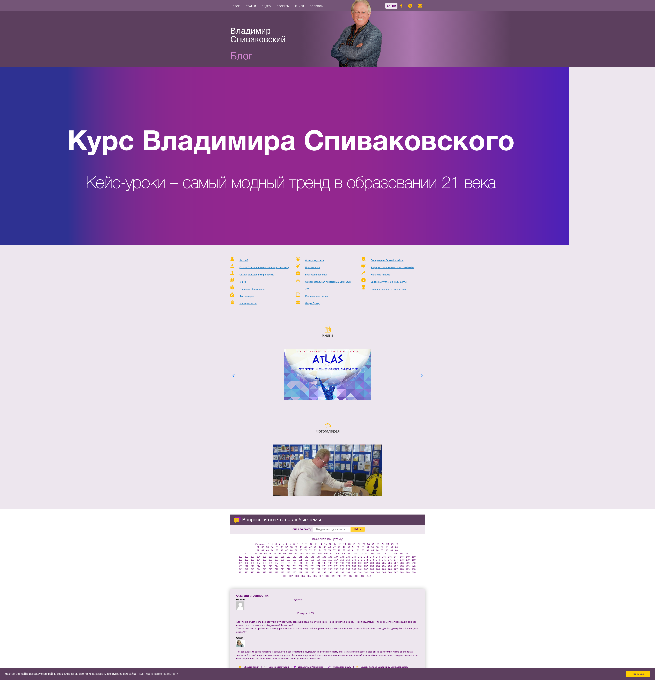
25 (373, 544)
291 (360, 572)
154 (258, 560)
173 (372, 560)
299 (408, 572)
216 (270, 566)
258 (342, 569)
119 (401, 553)
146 (390, 557)
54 (368, 547)
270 (414, 569)
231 (360, 566)
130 (294, 557)
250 (294, 569)
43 (315, 547)
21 (354, 544)
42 (310, 547)
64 (272, 550)
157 (276, 560)
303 (297, 576)
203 (372, 563)
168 (342, 560)
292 (366, 572)
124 (258, 557)
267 (396, 569)
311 (344, 576)
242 (246, 569)
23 (363, 544)
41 (305, 547)
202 (366, 563)
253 (312, 569)
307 (321, 576)
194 (318, 563)
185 (264, 563)
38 (291, 547)
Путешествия (312, 267)
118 (395, 553)
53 (363, 547)
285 (324, 572)
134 (318, 557)
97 (275, 553)
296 (390, 572)
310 (338, 576)
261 (360, 569)
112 (361, 553)
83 (363, 550)
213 (252, 566)
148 (402, 557)
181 (240, 563)
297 (396, 572)
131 (300, 557)
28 (387, 544)
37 (286, 547)
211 (240, 566)
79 (344, 550)
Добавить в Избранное (310, 667)
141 (360, 557)
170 (354, 560)
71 (305, 550)
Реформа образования (252, 289)
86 (377, 550)
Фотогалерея (246, 296)
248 (282, 569)
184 (258, 563)
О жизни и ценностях (252, 595)
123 (252, 557)
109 (343, 553)
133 (312, 557)
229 (348, 566)
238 (402, 566)
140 (354, 557)
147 (396, 557)
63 (267, 550)
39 (296, 547)
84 (368, 550)
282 (306, 572)
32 (262, 547)
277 (276, 572)
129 (288, 557)
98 (280, 553)
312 (350, 576)
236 (390, 566)
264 (378, 569)
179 (408, 560)
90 (396, 550)
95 (265, 553)
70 (301, 550)
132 (306, 557)
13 (316, 544)
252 (306, 569)
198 (342, 563)
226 (330, 566)
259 (348, 569)
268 (402, 569)
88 (387, 550)
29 (392, 544)
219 (288, 566)
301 (285, 576)
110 (349, 553)
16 (330, 544)
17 (335, 544)
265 (384, 569)
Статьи (251, 6)
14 (320, 544)
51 (353, 547)
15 (325, 544)
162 (306, 560)
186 (270, 563)
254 (318, 569)
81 (353, 550)
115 (378, 553)
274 (258, 572)
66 (282, 550)
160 (294, 560)
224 (318, 566)
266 (390, 569)
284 (318, 572)
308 (327, 576)
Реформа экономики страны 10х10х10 (392, 267)
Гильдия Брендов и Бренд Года (388, 289)
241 (240, 569)
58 (387, 547)
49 (344, 547)
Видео (266, 6)
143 (372, 557)
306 (315, 576)
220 (294, 566)
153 (252, 560)
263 (372, 569)
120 (407, 553)
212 (246, 566)
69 (296, 550)
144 (378, 557)
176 (390, 560)
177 (396, 560)
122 (246, 557)
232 (366, 566)
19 (344, 544)
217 (276, 566)
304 (303, 576)
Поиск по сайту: (301, 529)
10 (302, 544)
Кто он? (243, 260)
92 (251, 553)
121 (240, 557)
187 (276, 563)
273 (252, 572)
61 (258, 550)
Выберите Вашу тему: (327, 539)
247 (276, 569)
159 (288, 560)
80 (348, 550)
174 (378, 560)
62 (262, 550)
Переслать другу (342, 667)
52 (358, 547)
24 (368, 544)
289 (348, 572)
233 (372, 566)
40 (301, 547)
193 (312, 563)
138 (342, 557)
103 (308, 553)
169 (348, 560)
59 (391, 547)
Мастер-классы (248, 303)
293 (372, 572)
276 (270, 572)
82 (358, 550)
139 (348, 557)
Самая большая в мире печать (256, 274)
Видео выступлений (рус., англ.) (389, 281)
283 (312, 572)
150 (414, 557)
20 (349, 544)
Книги (299, 6)
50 (348, 547)
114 (372, 553)
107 (331, 553)
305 (309, 576)
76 (329, 550)
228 (342, 566)
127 (276, 557)
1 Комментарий (251, 667)
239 (408, 566)
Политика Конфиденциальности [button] (158, 673)
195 (324, 563)
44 (320, 547)
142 (366, 557)
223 (312, 566)
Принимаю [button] (638, 673)
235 (384, 566)
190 (294, 563)
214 (258, 566)
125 (264, 557)
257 (336, 569)
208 (402, 563)
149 (408, 557)
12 (311, 544)
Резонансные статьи (316, 296)
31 (258, 547)
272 (246, 572)
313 (356, 576)
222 (306, 566)
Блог (236, 6)
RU (394, 5)
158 (282, 560)
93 (256, 553)
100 (290, 553)
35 (277, 547)
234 (378, 566)
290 (354, 572)
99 (284, 553)
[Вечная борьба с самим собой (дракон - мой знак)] (327, 470)
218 (282, 566)
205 (384, 563)
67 (286, 550)
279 (288, 572)
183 (252, 563)
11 (306, 544)
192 (306, 563)
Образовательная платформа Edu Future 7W (328, 285)
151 (240, 560)
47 (334, 547)
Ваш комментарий (279, 667)
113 (366, 553)
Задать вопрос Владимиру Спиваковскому (384, 667)
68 (291, 550)
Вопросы (316, 6)
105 (320, 553)
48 (339, 547)
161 (300, 560)
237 (396, 566)
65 (277, 550)
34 (272, 547)
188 (282, 563)
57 (382, 547)
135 (324, 557)
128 (282, 557)
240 (414, 566)
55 (372, 547)
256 (330, 569)
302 (291, 576)
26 (378, 544)
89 (391, 550)
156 (270, 560)
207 (396, 563)
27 (383, 544)
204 (378, 563)
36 (282, 547)
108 (337, 553)
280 (294, 572)
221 (300, 566)
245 (264, 569)
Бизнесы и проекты (316, 274)
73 (315, 550)
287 (336, 572)
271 (240, 572)
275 (264, 572)
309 (332, 576)
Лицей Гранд (312, 303)
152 (246, 560)
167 (336, 560)
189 (288, 563)
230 (354, 566)
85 (372, 550)
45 (325, 547)
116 (384, 553)
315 (369, 575)
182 (246, 563)
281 (300, 572)
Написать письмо (380, 274)
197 (336, 563)
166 (330, 560)
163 (312, 560)
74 (320, 550)
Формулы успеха (314, 260)
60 (396, 547)
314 (362, 576)
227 (336, 566)
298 (402, 572)
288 (342, 572)
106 (326, 553)
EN (388, 5)
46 (329, 547)
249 (288, 569)
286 (330, 572)
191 (300, 563)
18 (340, 544)
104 (314, 553)
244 (258, 569)
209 (408, 563)
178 (402, 560)
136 (330, 557)
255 (324, 569)
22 (359, 544)
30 (397, 544)
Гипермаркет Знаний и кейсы (387, 260)
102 (302, 553)
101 (296, 553)
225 (324, 566)
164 (318, 560)
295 (384, 572)
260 (354, 569)
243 (252, 569)
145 (384, 557)
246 (270, 569)
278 (282, 572)
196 (330, 563)
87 (382, 550)
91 (246, 553)
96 (270, 553)
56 (377, 547)
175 (384, 560)
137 (336, 557)
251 (300, 569)
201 (360, 563)
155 (264, 560)
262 (366, 569)
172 (366, 560)
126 (270, 557)
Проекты (283, 6)
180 (414, 560)
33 (267, 547)
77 (334, 550)
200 (354, 563)
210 (414, 563)
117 (390, 553)
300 (414, 572)
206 (390, 563)
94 (260, 553)
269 (408, 569)
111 (355, 553)
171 (360, 560)
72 (310, 550)
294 (378, 572)
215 (264, 566)
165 (324, 560)
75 (325, 550)
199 (348, 563)
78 (339, 550)
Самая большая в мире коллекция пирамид (264, 267)
